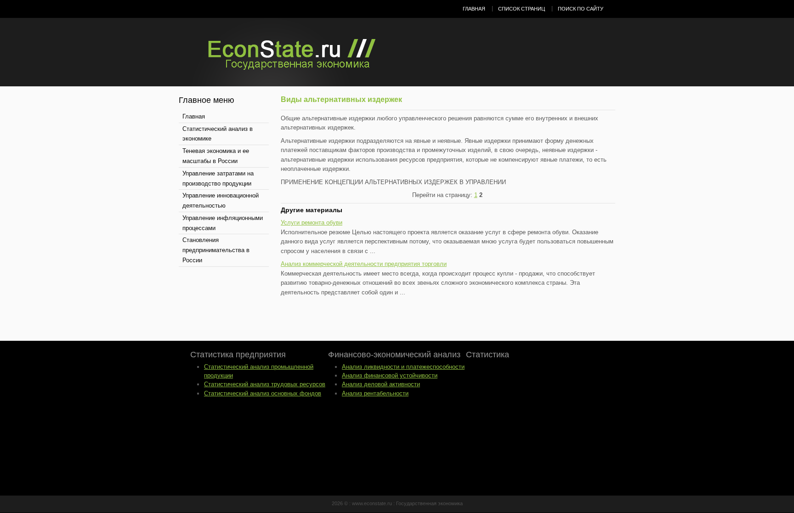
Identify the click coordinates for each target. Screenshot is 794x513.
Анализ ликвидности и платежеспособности (403, 366)
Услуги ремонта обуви (311, 222)
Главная (474, 8)
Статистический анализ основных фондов (262, 393)
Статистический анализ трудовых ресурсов (264, 384)
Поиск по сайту (580, 8)
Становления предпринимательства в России (216, 250)
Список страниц (521, 8)
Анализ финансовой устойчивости (389, 375)
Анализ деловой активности (381, 384)
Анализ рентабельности (375, 393)
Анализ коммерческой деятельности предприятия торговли (364, 263)
